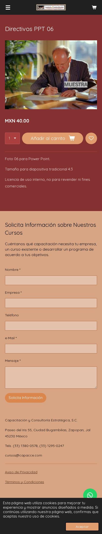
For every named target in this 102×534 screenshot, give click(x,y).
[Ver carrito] (94, 7)
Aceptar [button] (82, 526)
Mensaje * (13, 360)
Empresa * (13, 292)
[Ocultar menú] (7, 7)
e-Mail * (11, 338)
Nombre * (12, 269)
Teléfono (12, 315)
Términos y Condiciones (24, 482)
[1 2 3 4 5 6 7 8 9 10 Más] (12, 138)
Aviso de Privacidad (21, 472)
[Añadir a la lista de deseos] (91, 138)
